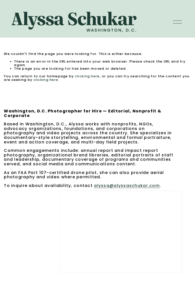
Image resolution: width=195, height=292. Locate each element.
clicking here (87, 76)
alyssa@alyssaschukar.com (127, 185)
